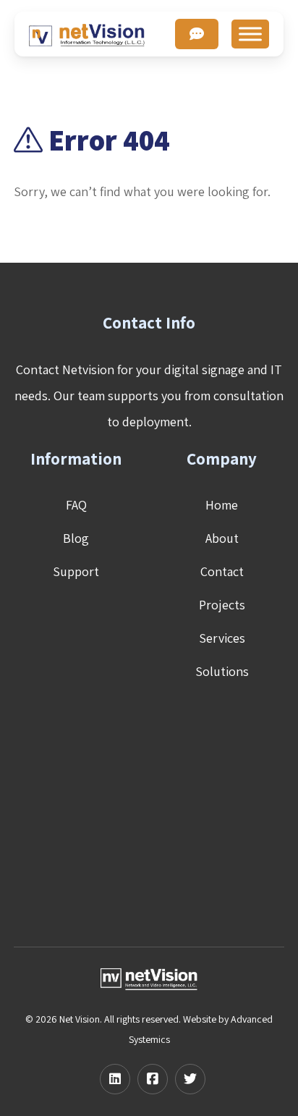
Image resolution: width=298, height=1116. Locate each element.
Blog (76, 538)
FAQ (76, 504)
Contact (222, 571)
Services (222, 638)
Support (76, 571)
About (222, 538)
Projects (222, 604)
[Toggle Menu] (250, 34)
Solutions (222, 671)
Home (221, 504)
